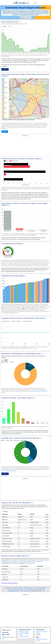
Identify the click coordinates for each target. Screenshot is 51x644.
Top (44, 591)
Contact (38, 641)
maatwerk (5, 430)
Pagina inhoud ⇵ (26, 17)
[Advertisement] (25, 146)
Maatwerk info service (41, 639)
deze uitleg (15, 265)
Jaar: (2, 360)
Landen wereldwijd (24, 636)
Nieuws (38, 633)
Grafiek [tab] (4, 26)
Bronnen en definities (41, 631)
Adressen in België (23, 633)
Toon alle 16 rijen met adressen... (9, 583)
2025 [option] (6, 360)
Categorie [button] (5, 511)
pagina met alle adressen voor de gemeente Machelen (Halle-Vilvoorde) (22, 561)
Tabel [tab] (9, 26)
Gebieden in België (24, 631)
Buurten (4, 131)
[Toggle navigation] (35, 2)
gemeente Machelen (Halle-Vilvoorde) (39, 391)
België (22, 195)
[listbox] (6, 360)
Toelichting (5, 69)
